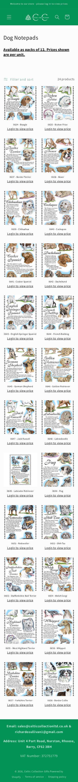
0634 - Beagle (20, 124)
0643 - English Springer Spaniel (20, 334)
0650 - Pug (57, 491)
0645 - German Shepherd (20, 386)
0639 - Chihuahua (20, 229)
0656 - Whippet (58, 648)
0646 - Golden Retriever (57, 386)
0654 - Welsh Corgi (57, 595)
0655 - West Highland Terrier (20, 648)
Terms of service (34, 776)
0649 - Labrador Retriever (20, 491)
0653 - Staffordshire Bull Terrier (20, 595)
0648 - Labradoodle (58, 438)
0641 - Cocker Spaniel (20, 281)
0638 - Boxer (57, 176)
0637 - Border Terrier (20, 176)
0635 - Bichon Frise (57, 124)
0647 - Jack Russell (20, 438)
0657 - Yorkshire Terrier (20, 700)
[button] (9, 17)
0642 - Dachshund (58, 281)
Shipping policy (57, 776)
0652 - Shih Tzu (57, 543)
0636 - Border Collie (58, 700)
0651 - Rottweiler (20, 543)
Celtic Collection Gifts (36, 771)
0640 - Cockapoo (57, 229)
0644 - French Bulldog (58, 334)
